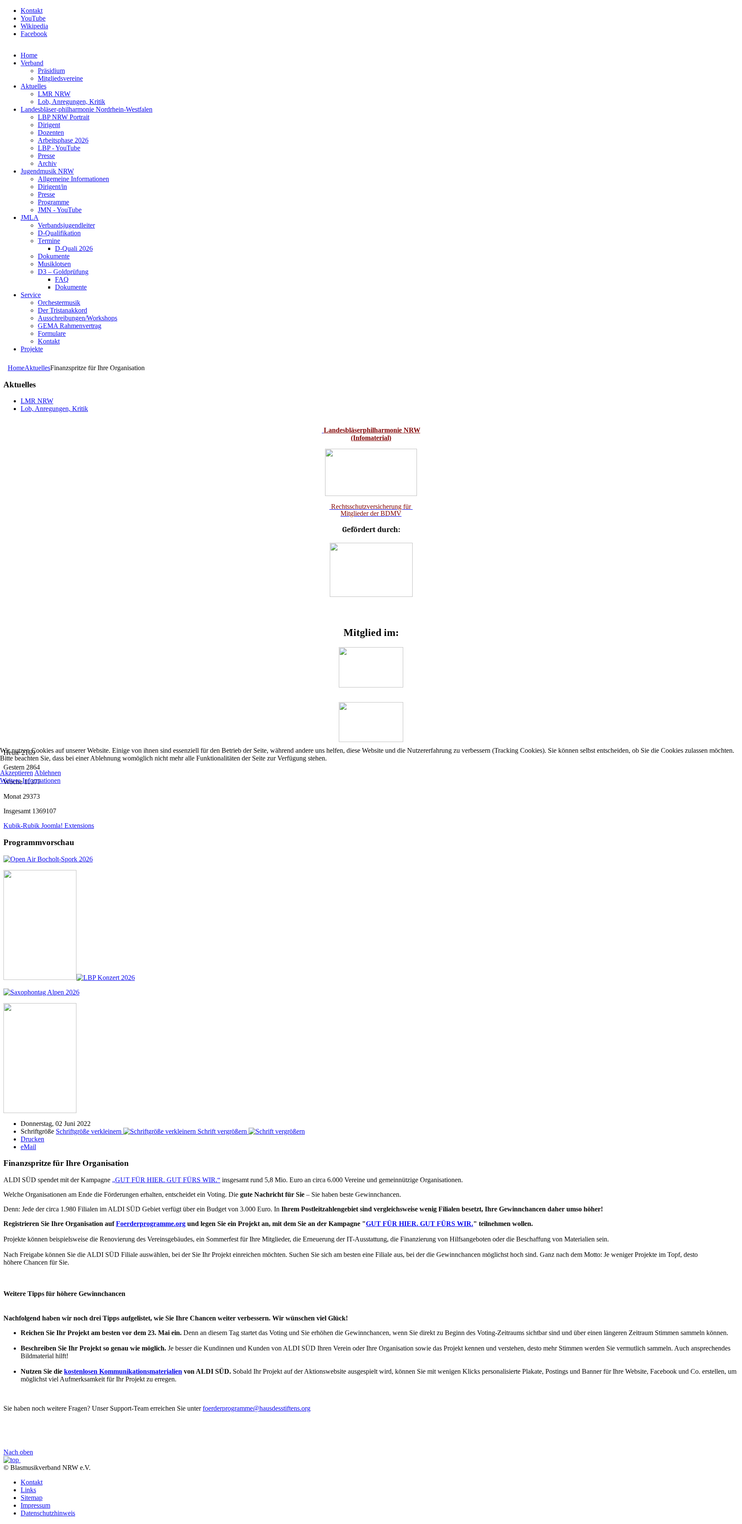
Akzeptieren (16, 772)
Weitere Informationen (30, 780)
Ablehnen (47, 772)
